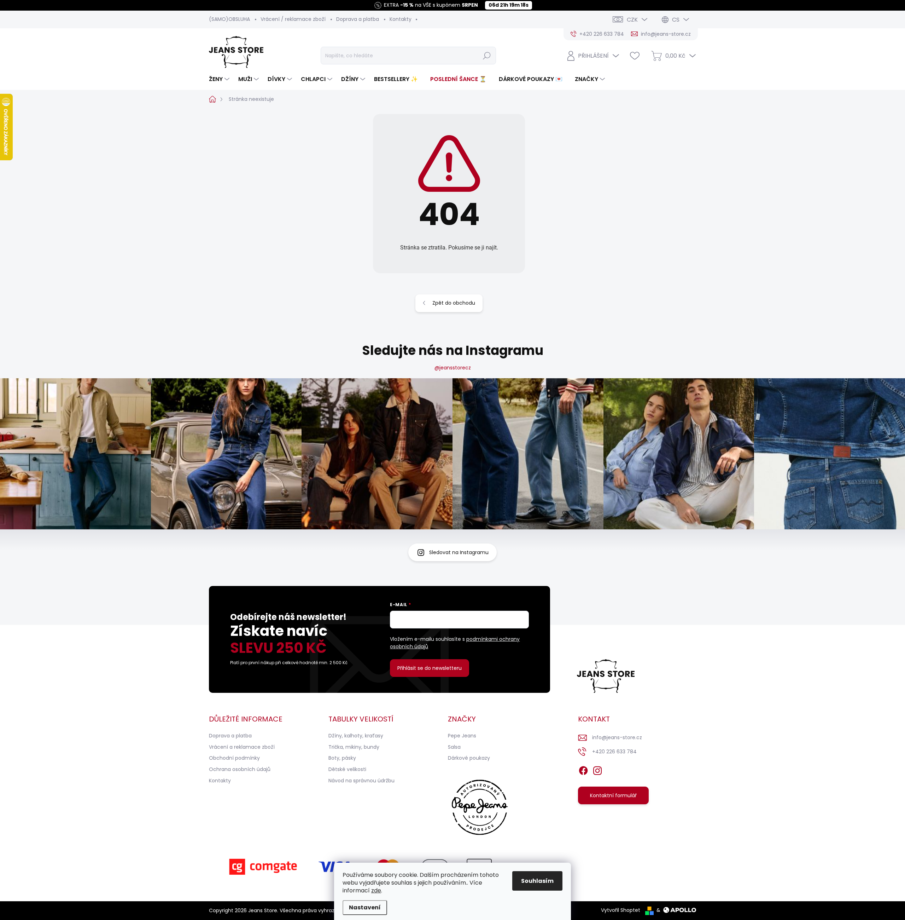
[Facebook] (583, 769)
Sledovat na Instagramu (459, 552)
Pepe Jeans (462, 735)
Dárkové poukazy (469, 757)
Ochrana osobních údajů (239, 769)
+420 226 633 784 (614, 751)
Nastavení (365, 907)
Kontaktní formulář (613, 795)
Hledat (487, 55)
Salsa (454, 747)
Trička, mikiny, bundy (353, 747)
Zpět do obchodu (453, 302)
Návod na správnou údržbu (361, 780)
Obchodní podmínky (234, 757)
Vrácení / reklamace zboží (293, 19)
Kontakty (400, 19)
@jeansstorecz (452, 367)
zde (376, 890)
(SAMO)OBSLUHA (229, 19)
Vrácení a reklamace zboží (242, 747)
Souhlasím (537, 881)
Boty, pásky (342, 757)
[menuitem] (220, 79)
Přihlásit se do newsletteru (429, 668)
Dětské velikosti (347, 769)
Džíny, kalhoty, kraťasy (355, 735)
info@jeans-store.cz (617, 737)
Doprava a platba (357, 19)
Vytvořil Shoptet (620, 910)
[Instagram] (597, 769)
